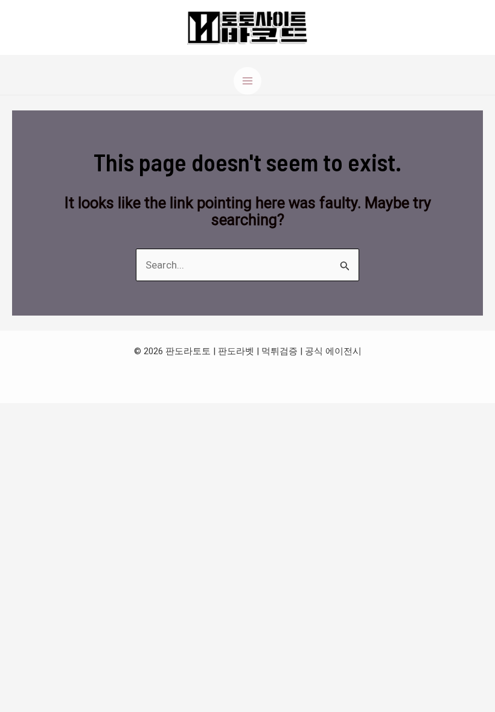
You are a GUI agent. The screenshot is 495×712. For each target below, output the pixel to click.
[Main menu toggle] (247, 81)
